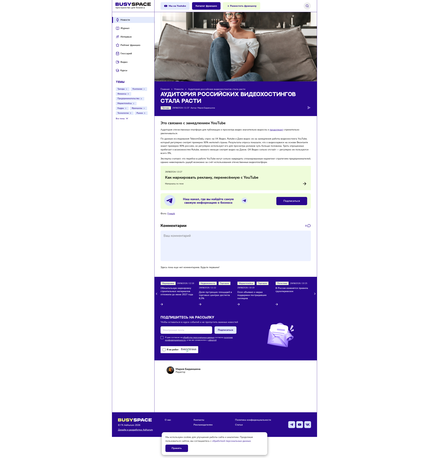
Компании (137, 89)
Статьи (239, 424)
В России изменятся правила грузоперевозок (291, 290)
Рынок (140, 113)
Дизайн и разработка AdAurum (135, 429)
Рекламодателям (203, 424)
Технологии (123, 113)
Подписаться (291, 201)
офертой (212, 340)
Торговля (224, 283)
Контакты (199, 419)
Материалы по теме (174, 183)
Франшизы (137, 108)
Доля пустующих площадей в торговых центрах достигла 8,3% (215, 295)
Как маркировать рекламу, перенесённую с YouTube (211, 177)
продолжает (276, 129)
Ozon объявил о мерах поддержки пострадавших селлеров (252, 295)
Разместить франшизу (243, 6)
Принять (177, 448)
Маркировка (168, 283)
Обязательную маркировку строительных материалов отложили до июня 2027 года (177, 291)
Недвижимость (208, 283)
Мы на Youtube (177, 6)
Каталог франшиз (206, 6)
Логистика (282, 283)
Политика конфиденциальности (253, 419)
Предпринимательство (128, 98)
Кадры (120, 108)
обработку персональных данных (198, 337)
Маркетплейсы (124, 103)
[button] (157, 294)
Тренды (121, 89)
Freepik (171, 213)
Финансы (121, 93)
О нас (168, 419)
